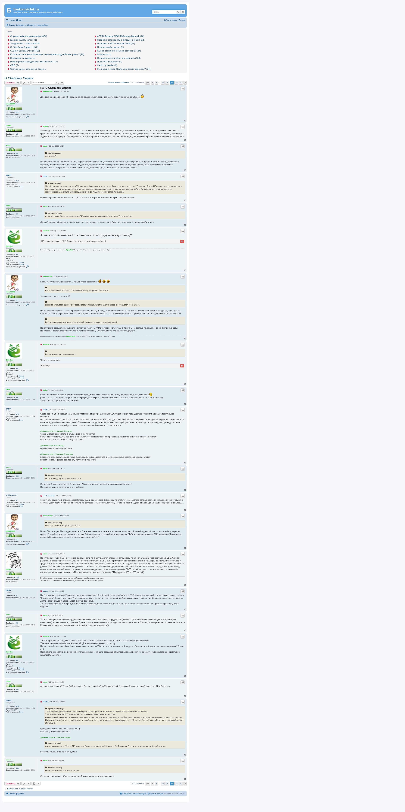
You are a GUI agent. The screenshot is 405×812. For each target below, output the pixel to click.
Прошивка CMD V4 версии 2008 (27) (116, 43)
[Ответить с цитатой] (183, 89)
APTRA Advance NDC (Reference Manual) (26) (120, 36)
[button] (147, 83)
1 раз (21, 186)
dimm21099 (10, 104)
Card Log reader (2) (107, 65)
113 (17, 112)
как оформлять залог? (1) (23, 40)
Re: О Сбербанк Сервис (55, 87)
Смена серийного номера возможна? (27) (119, 50)
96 (17, 254)
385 (17, 476)
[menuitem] (19, 20)
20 (17, 398)
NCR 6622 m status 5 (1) (109, 61)
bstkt (8, 389)
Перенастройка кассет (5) (110, 47)
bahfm (8, 590)
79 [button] (181, 82)
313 (17, 181)
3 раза (21, 504)
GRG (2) (14, 65)
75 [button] (163, 82)
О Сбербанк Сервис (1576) (24, 47)
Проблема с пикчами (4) (22, 58)
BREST (8, 175)
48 (17, 154)
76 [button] (167, 82)
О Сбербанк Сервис (19, 78)
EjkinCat (9, 246)
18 (17, 134)
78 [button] (176, 82)
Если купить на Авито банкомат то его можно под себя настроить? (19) (47, 54)
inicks (8, 569)
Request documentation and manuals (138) (119, 58)
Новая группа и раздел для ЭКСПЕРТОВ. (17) (34, 61)
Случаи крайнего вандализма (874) (28, 36)
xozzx (8, 145)
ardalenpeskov (12, 495)
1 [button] (156, 82)
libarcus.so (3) (104, 54)
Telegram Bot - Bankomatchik (25, 43)
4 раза (21, 264)
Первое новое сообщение (118, 82)
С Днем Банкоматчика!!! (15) (25, 50)
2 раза (21, 262)
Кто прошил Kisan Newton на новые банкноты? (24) (123, 69)
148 (17, 578)
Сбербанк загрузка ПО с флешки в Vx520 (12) (121, 40)
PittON (8, 126)
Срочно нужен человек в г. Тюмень (28, 69)
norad (8, 468)
